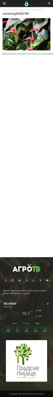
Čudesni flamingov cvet (19, 10)
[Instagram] (12, 280)
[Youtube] (47, 280)
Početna (5, 10)
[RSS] (26, 280)
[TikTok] (33, 280)
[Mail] (19, 280)
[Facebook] (5, 280)
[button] (4, 3)
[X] (40, 280)
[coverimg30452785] (26, 50)
